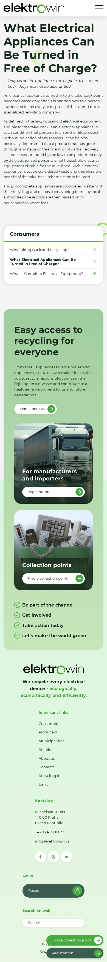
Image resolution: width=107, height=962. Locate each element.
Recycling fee (51, 775)
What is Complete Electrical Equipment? (46, 274)
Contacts (46, 767)
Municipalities (51, 741)
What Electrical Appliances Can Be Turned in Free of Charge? (43, 262)
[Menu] (99, 8)
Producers (48, 732)
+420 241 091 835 (49, 832)
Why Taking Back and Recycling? (39, 250)
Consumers (24, 234)
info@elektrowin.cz (52, 841)
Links (43, 784)
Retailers (46, 749)
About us (47, 758)
